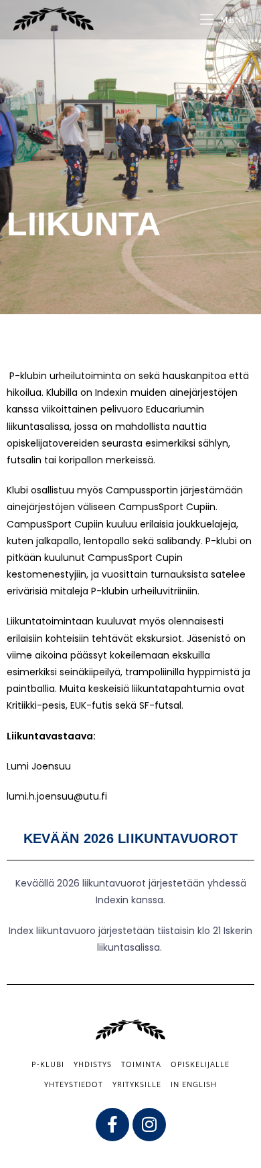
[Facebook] (112, 1124)
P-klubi (47, 1064)
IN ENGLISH (194, 1084)
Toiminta (141, 1064)
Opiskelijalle (200, 1064)
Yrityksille (136, 1084)
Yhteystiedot (73, 1084)
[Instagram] (149, 1124)
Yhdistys (93, 1064)
